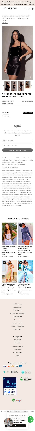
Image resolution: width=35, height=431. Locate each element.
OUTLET (17, 355)
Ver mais (5, 23)
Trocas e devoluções (17, 326)
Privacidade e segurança (17, 313)
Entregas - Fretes (17, 323)
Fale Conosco (17, 307)
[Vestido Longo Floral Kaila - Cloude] (25, 277)
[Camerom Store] (10, 8)
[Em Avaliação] (9, 386)
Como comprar (17, 316)
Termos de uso (17, 310)
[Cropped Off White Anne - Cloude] (9, 240)
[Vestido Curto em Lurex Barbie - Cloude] (25, 240)
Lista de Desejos (8, 103)
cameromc (29, 101)
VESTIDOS (17, 343)
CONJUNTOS (17, 349)
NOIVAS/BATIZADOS (17, 346)
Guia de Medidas (27, 112)
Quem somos (18, 329)
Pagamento (17, 320)
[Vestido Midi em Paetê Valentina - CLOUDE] (9, 277)
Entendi (17, 426)
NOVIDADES (17, 340)
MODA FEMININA (17, 352)
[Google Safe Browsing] (16, 400)
